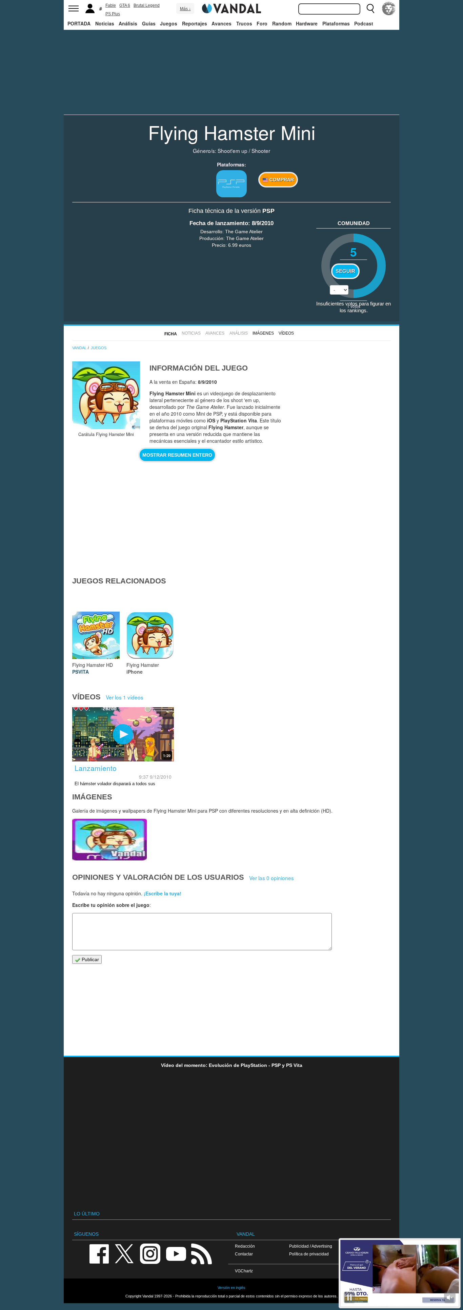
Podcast (363, 23)
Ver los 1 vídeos (124, 697)
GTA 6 (124, 5)
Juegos (168, 23)
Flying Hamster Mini (231, 131)
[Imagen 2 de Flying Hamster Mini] (109, 840)
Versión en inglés (231, 1288)
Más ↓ (185, 8)
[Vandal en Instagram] (150, 1253)
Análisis (128, 23)
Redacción (245, 1246)
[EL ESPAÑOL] (389, 8)
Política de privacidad (309, 1254)
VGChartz (244, 1271)
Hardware (307, 23)
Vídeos (286, 333)
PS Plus (112, 14)
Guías (149, 23)
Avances (222, 23)
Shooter (260, 150)
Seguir (345, 271)
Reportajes (194, 23)
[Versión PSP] (231, 183)
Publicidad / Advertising (310, 1246)
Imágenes (263, 333)
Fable (110, 5)
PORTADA (78, 23)
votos (353, 306)
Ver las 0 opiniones (271, 877)
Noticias (104, 23)
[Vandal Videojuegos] (231, 7)
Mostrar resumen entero (177, 455)
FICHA (170, 334)
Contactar (244, 1254)
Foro (262, 23)
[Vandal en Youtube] (176, 1253)
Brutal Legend (147, 5)
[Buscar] (370, 8)
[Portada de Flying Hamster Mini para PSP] (106, 395)
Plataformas (336, 23)
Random (281, 23)
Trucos (244, 23)
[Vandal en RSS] (201, 1253)
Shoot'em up (232, 150)
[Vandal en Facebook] (99, 1253)
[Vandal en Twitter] (124, 1253)
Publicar (89, 959)
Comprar (281, 179)
